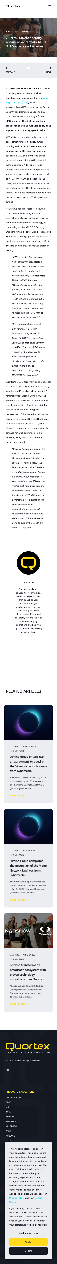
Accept (29, 1241)
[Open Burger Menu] (50, 6)
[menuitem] (13, 1097)
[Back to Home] (13, 6)
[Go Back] (28, 68)
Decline (28, 1250)
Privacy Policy (16, 1197)
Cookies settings (28, 1232)
